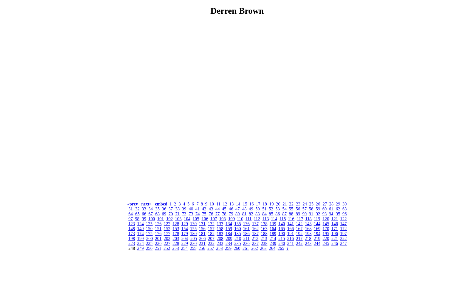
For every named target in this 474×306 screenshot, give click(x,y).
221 (334, 238)
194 (317, 233)
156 (202, 228)
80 (237, 213)
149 (140, 228)
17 (258, 204)
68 (157, 213)
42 (204, 209)
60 (324, 209)
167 (299, 228)
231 (202, 243)
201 (158, 238)
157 (211, 228)
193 (308, 233)
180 (193, 233)
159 (228, 228)
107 (213, 218)
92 (318, 213)
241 (290, 243)
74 (197, 213)
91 (311, 213)
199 (140, 238)
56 (298, 209)
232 (211, 243)
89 (298, 213)
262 (254, 248)
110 (240, 218)
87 (284, 213)
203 (176, 238)
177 (167, 233)
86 (277, 213)
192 (299, 233)
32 (137, 209)
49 (251, 209)
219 (317, 238)
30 (344, 204)
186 (246, 233)
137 (255, 223)
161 (246, 228)
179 (184, 233)
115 (283, 218)
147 (343, 223)
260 (237, 248)
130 (193, 223)
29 (338, 204)
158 (220, 228)
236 (246, 243)
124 (140, 223)
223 (131, 243)
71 (177, 213)
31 (130, 209)
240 (281, 243)
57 (304, 209)
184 (228, 233)
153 (176, 228)
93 (324, 213)
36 (164, 209)
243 (308, 243)
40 (191, 209)
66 (144, 213)
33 (144, 209)
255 (193, 248)
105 (196, 218)
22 (291, 204)
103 (178, 218)
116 (291, 218)
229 (184, 243)
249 (140, 248)
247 (343, 243)
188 (264, 233)
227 (167, 243)
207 (211, 238)
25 (311, 204)
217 (299, 238)
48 (244, 209)
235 (237, 243)
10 (212, 204)
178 (176, 233)
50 (257, 209)
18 (265, 204)
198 (131, 238)
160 (237, 228)
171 (334, 228)
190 (281, 233)
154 (184, 228)
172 (343, 228)
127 (167, 223)
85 (271, 213)
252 (166, 248)
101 (160, 218)
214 (273, 238)
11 (218, 204)
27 (325, 204)
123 (131, 223)
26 (318, 204)
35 (157, 209)
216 (290, 238)
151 (158, 228)
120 (326, 218)
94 (331, 213)
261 (245, 248)
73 (191, 213)
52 (271, 209)
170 (326, 228)
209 (229, 238)
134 (228, 223)
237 (255, 243)
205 (193, 238)
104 (187, 218)
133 (220, 223)
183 (220, 233)
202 (167, 238)
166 (290, 228)
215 (281, 238)
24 (305, 204)
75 (204, 213)
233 (220, 243)
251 (158, 248)
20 (278, 204)
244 (317, 243)
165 (281, 228)
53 (277, 209)
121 (334, 218)
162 (255, 228)
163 (264, 228)
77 (217, 213)
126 (158, 223)
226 (158, 243)
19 (271, 204)
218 (308, 238)
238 (264, 243)
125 (149, 223)
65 (137, 213)
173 (131, 233)
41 (197, 209)
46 (231, 209)
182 (211, 233)
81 (244, 213)
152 (167, 228)
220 (326, 238)
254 (184, 248)
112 (257, 218)
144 (317, 223)
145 (326, 223)
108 (222, 218)
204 (184, 238)
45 (224, 209)
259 (228, 248)
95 (338, 213)
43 (211, 209)
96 (344, 213)
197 (343, 233)
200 (149, 238)
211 (246, 238)
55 (291, 209)
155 (193, 228)
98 (137, 218)
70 (170, 213)
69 (164, 213)
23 (298, 204)
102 (169, 218)
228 (176, 243)
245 (326, 243)
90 (304, 213)
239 (273, 243)
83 (257, 213)
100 (151, 218)
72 (184, 213)
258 (219, 248)
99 (144, 218)
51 (264, 209)
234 (228, 243)
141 (290, 223)
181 (202, 233)
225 (149, 243)
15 (245, 204)
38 (177, 209)
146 (334, 223)
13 (231, 204)
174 (140, 233)
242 (299, 243)
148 (131, 228)
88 (291, 213)
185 (237, 233)
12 (225, 204)
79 (231, 213)
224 (140, 243)
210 (238, 238)
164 (273, 228)
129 (184, 223)
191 (290, 233)
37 (170, 209)
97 (130, 218)
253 (175, 248)
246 (334, 243)
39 (184, 209)
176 (158, 233)
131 (202, 223)
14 (238, 204)
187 (255, 233)
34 (150, 209)
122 (343, 218)
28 (331, 204)
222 (343, 238)
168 (308, 228)
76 (211, 213)
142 (299, 223)
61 (331, 209)
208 (220, 238)
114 (274, 218)
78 (224, 213)
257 (210, 248)
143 (308, 223)
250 (149, 248)
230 (193, 243)
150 (149, 228)
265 (281, 248)
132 (211, 223)
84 (264, 213)
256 (202, 248)
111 (249, 218)
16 (251, 204)
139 (273, 223)
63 (344, 209)
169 (317, 228)
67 (150, 213)
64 (130, 213)
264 (272, 248)
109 (231, 218)
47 (237, 209)
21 (285, 204)
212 (255, 238)
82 (251, 213)
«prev (132, 204)
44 (217, 209)
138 (264, 223)
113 (266, 218)
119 (317, 218)
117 (300, 218)
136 (246, 223)
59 (318, 209)
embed (161, 204)
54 (284, 209)
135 (237, 223)
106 (205, 218)
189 (273, 233)
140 (281, 223)
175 (149, 233)
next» (146, 204)
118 (308, 218)
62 (338, 209)
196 (334, 233)
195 (326, 233)
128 (176, 223)
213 (264, 238)
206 (202, 238)
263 (263, 248)
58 (311, 209)
